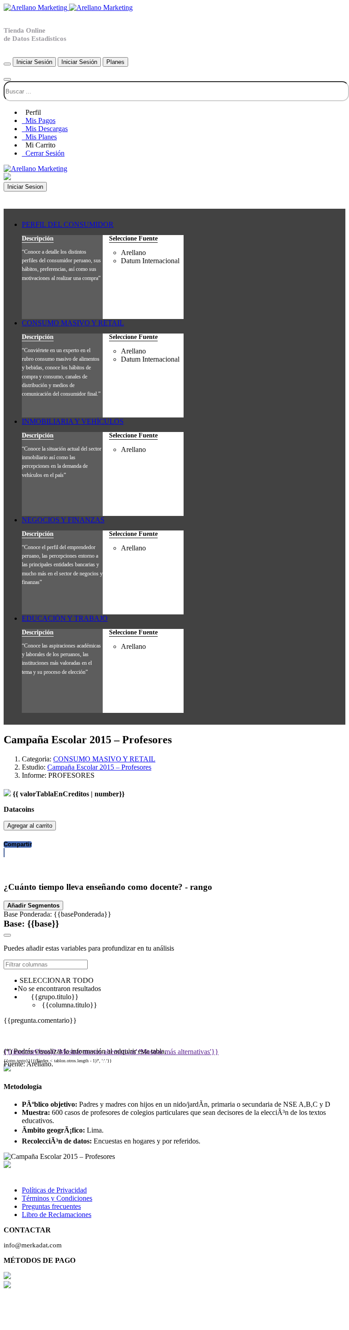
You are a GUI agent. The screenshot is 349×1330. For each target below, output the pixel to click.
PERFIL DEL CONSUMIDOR (68, 224)
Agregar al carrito (29, 825)
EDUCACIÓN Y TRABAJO (65, 618)
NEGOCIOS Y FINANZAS (63, 520)
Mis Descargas (45, 129)
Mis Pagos (38, 120)
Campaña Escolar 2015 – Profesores (99, 767)
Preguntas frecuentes (51, 1206)
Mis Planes (39, 137)
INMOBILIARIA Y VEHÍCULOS (73, 421)
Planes (115, 62)
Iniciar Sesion (25, 186)
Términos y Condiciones (57, 1198)
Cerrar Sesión (43, 153)
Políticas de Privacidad (54, 1190)
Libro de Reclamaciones (56, 1214)
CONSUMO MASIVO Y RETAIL (73, 323)
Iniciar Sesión (34, 62)
